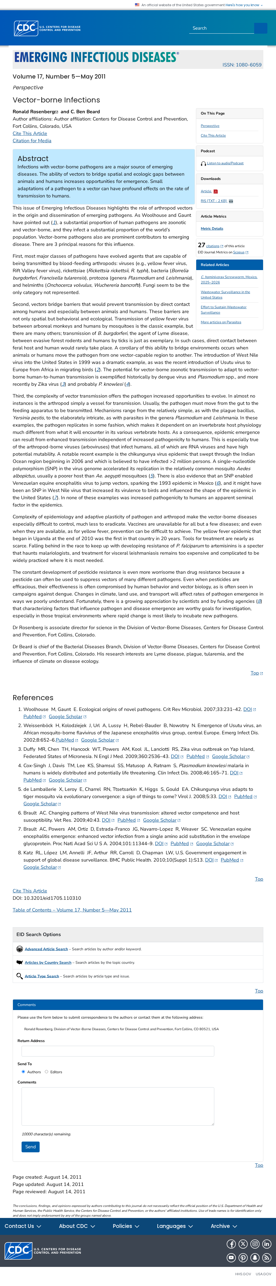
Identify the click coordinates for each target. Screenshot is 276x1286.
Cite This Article (213, 135)
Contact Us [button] (20, 1226)
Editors (55, 1072)
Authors (33, 1072)
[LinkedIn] (266, 1244)
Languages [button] (172, 1226)
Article (206, 191)
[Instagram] (255, 1244)
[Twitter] (243, 1244)
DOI (249, 709)
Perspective (210, 125)
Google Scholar (68, 716)
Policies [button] (123, 1226)
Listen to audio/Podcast (225, 163)
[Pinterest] (243, 1257)
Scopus (241, 252)
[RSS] (266, 1257)
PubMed (34, 716)
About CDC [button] (74, 1226)
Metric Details (212, 228)
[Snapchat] (255, 1257)
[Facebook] (231, 1244)
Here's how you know (243, 5)
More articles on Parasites (221, 322)
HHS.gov (243, 1274)
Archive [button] (221, 1226)
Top (257, 672)
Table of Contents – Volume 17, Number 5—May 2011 (72, 910)
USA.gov (263, 1274)
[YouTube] (231, 1257)
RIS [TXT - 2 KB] (214, 201)
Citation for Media (32, 140)
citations (215, 246)
